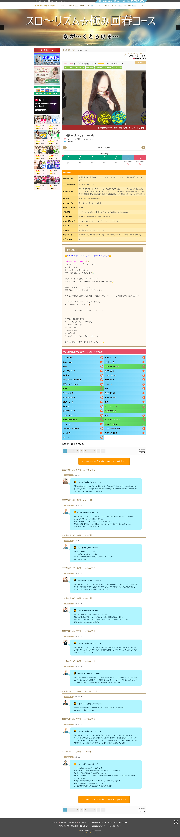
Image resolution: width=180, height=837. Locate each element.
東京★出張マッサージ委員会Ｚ (90, 830)
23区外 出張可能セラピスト (80, 826)
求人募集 (142, 5)
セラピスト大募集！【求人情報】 (116, 822)
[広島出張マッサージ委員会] (40, 179)
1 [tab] (87, 44)
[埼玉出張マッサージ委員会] (40, 119)
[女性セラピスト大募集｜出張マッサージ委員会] (47, 75)
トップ (56, 822)
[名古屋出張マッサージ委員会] (53, 134)
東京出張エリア (64, 826)
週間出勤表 (72, 822)
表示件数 (142, 449)
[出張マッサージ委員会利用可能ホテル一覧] (47, 59)
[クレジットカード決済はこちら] (47, 90)
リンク (119, 826)
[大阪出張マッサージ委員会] (40, 149)
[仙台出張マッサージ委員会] (53, 149)
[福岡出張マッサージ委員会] (53, 164)
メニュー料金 (83, 822)
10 (103, 451)
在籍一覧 (64, 822)
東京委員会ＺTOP (69, 50)
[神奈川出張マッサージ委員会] (53, 119)
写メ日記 (112, 826)
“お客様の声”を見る (96, 822)
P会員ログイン (48, 50)
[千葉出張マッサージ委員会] (40, 134)
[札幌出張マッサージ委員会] (40, 164)
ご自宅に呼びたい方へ (99, 826)
